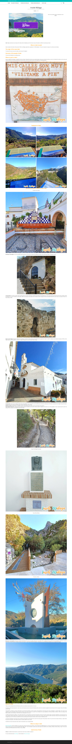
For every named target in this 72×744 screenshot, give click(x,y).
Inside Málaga (36, 8)
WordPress (22, 742)
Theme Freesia (18, 742)
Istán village (16, 733)
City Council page (27, 733)
